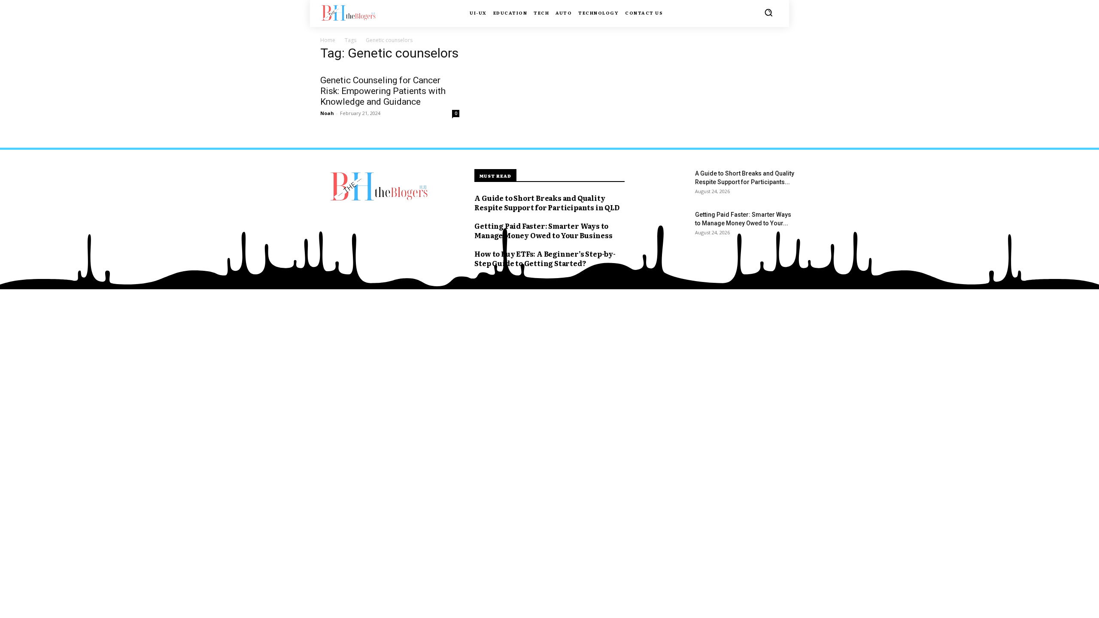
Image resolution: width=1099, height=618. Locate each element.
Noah (327, 113)
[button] (768, 12)
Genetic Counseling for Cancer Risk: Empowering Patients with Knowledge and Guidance (383, 91)
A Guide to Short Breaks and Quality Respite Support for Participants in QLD (546, 202)
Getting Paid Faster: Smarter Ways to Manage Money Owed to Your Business (543, 230)
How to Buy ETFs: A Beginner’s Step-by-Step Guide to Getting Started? (544, 258)
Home (327, 40)
